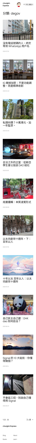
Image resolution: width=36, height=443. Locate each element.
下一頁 (29, 420)
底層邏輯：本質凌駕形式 (17, 202)
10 (8, 420)
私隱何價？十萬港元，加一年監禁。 (17, 124)
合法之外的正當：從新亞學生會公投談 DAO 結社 (17, 164)
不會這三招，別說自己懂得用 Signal (17, 399)
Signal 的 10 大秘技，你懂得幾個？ (17, 359)
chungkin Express (6, 4)
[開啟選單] (24, 4)
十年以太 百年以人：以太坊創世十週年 (17, 280)
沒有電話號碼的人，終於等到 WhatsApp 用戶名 (17, 45)
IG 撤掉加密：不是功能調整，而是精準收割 (17, 84)
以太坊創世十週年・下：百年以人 (17, 240)
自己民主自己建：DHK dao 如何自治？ (15, 320)
